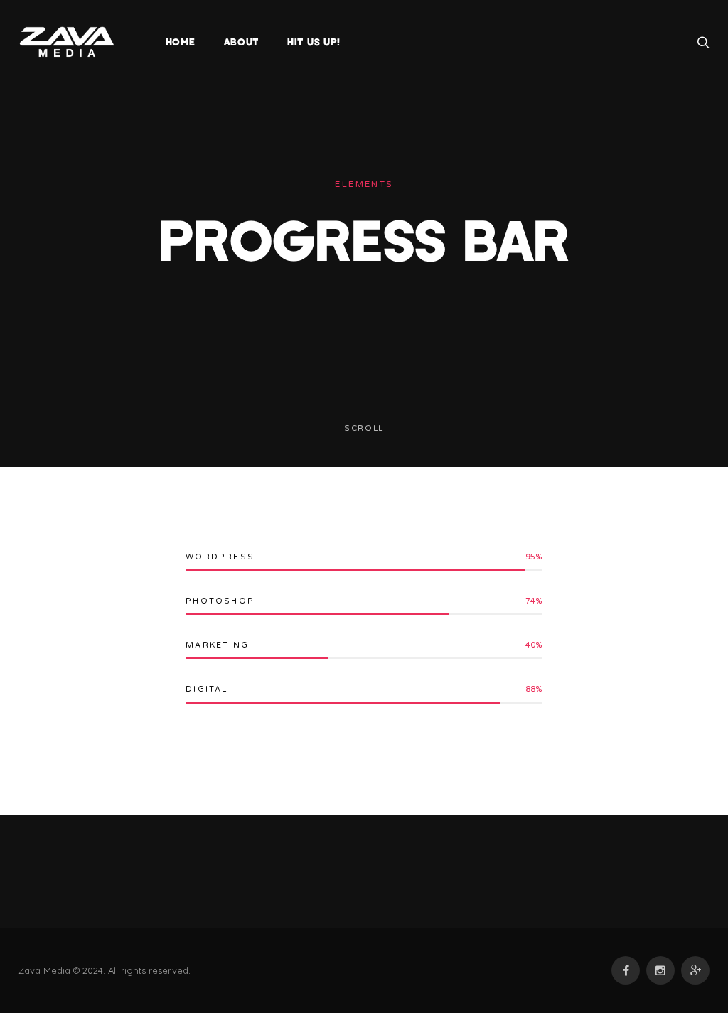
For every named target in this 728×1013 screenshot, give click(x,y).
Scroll (364, 428)
